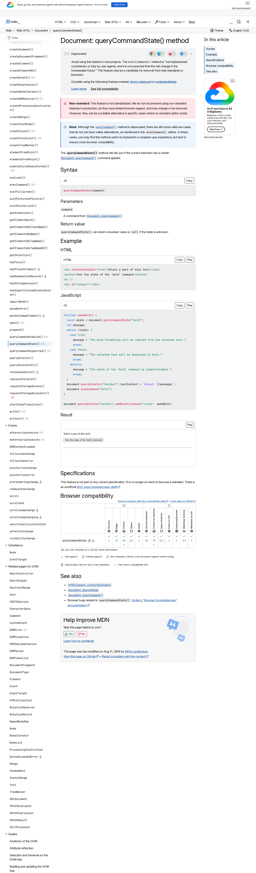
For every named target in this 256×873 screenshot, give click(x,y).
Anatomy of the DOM (23, 841)
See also (211, 71)
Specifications (215, 60)
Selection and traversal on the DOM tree (29, 857)
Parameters (72, 201)
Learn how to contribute (79, 641)
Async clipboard (140, 81)
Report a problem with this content (123, 656)
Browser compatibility (219, 65)
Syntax (210, 49)
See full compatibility (105, 89)
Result (66, 414)
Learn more (79, 89)
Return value (73, 223)
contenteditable (166, 81)
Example (211, 54)
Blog (192, 22)
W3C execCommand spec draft (97, 487)
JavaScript (71, 295)
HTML (66, 249)
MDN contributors (136, 651)
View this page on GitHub (80, 656)
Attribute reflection (21, 848)
